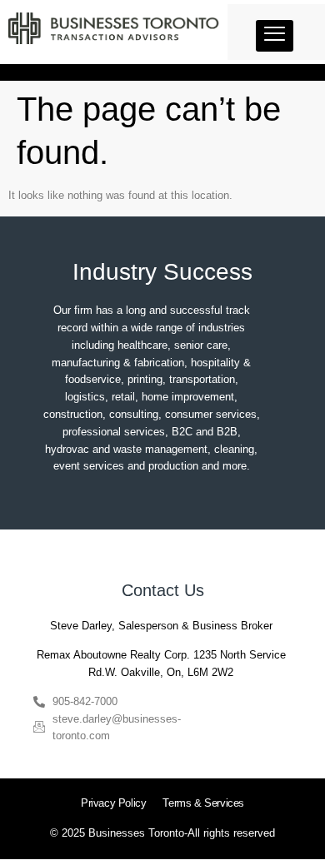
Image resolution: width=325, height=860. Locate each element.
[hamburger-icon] (274, 36)
